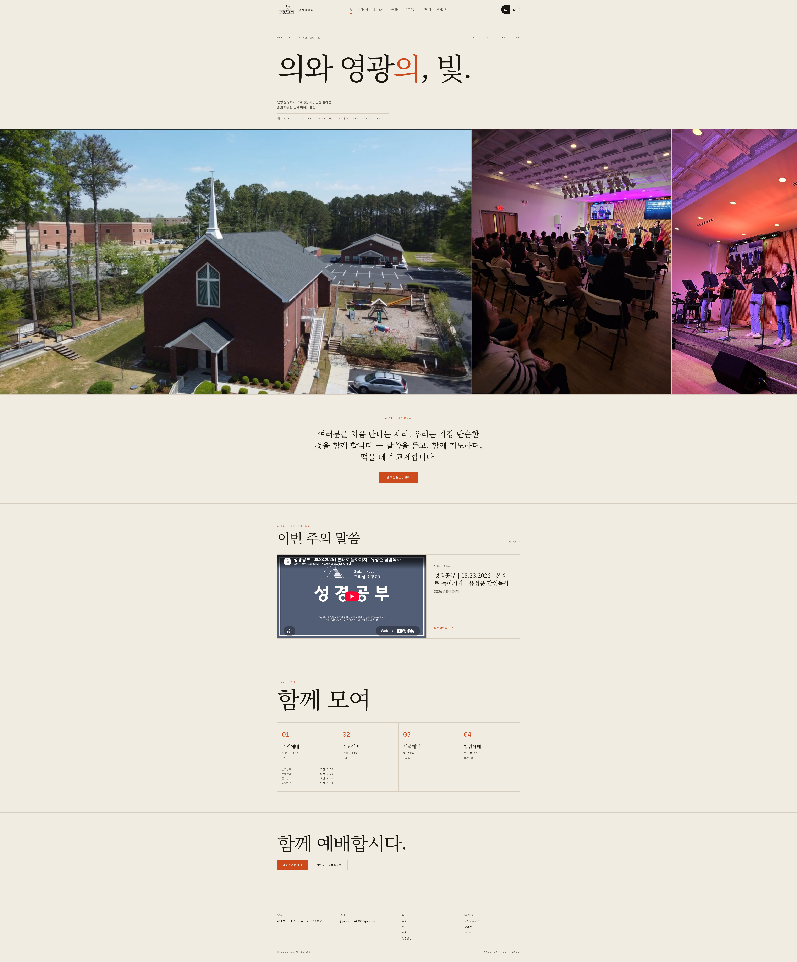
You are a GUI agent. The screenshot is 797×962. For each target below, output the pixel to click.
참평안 (468, 927)
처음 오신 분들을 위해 (329, 865)
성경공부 (407, 938)
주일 (404, 921)
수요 (404, 927)
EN (515, 9)
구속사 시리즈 (472, 921)
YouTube (469, 932)
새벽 (404, 932)
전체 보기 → (513, 542)
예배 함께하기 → (292, 865)
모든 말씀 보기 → (443, 628)
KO (505, 9)
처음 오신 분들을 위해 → (398, 477)
